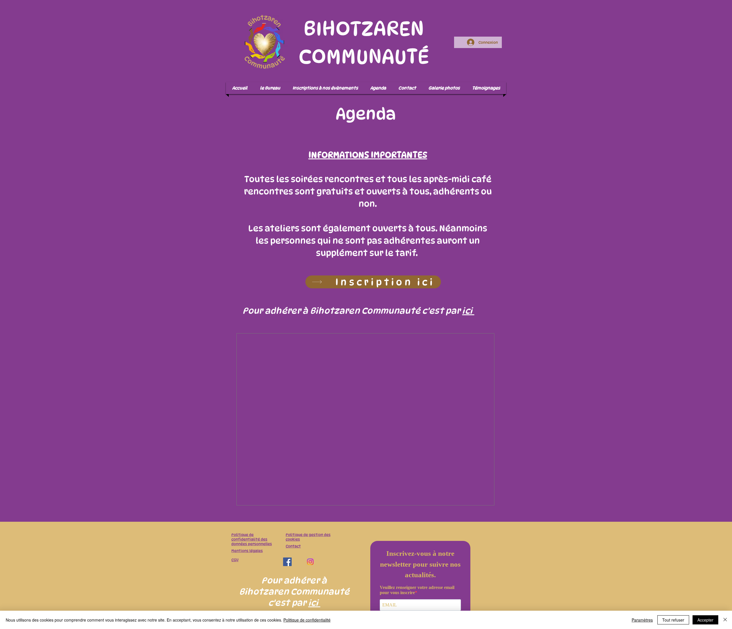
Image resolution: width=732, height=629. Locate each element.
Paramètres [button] (642, 620)
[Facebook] (287, 561)
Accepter (705, 620)
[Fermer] (725, 619)
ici (468, 310)
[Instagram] (310, 561)
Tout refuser (673, 620)
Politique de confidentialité (307, 620)
